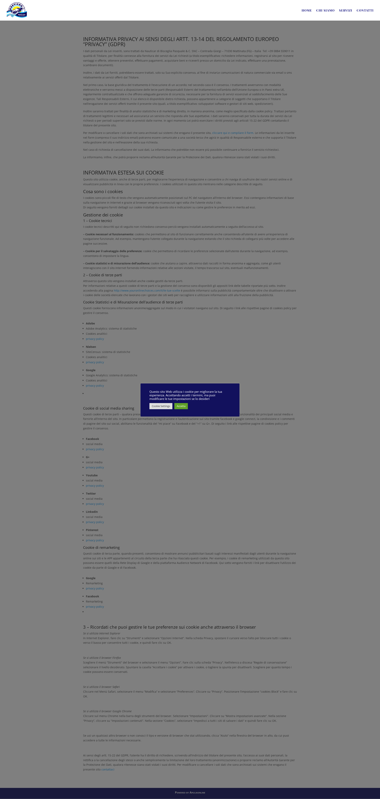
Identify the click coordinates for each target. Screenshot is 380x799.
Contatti (365, 10)
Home (307, 10)
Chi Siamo (325, 10)
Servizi (345, 10)
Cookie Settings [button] (161, 406)
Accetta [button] (181, 406)
